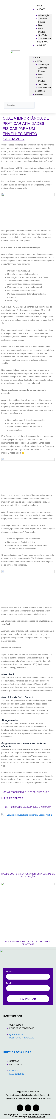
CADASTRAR (28, 999)
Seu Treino (43, 35)
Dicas (40, 25)
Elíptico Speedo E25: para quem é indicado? (28, 807)
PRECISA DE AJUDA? (17, 1052)
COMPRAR (14, 1061)
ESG (40, 28)
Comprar (41, 45)
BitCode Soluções (36, 1116)
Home (40, 6)
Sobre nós (42, 42)
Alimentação (43, 15)
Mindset (41, 32)
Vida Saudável (44, 38)
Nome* (9, 971)
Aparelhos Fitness (42, 20)
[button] (40, 51)
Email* (9, 983)
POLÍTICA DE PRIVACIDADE (21, 1028)
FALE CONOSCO (16, 1064)
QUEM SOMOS (16, 1025)
